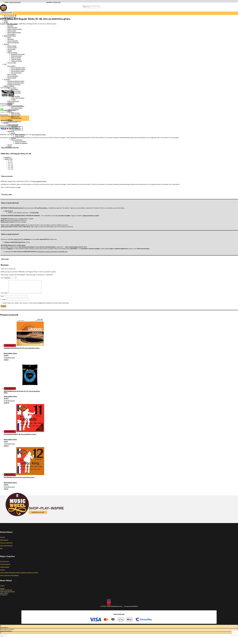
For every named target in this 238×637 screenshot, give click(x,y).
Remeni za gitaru (16, 93)
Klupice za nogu (16, 91)
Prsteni (9, 146)
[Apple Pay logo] (129, 620)
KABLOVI (9, 104)
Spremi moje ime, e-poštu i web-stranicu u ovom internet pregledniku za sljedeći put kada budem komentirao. (36, 303)
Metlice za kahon (20, 135)
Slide (12, 94)
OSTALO (6, 123)
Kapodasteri (14, 89)
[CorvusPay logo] (143, 620)
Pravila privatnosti (5, 564)
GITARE (6, 22)
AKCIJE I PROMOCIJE (10, 17)
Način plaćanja (4, 540)
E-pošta (4, 299)
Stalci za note (15, 116)
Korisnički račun (4, 561)
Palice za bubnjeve (20, 141)
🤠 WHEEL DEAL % (9, 19)
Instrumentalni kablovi (17, 106)
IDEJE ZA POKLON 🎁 (10, 15)
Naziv (3, 296)
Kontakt (2, 588)
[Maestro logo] (113, 620)
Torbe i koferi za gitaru (17, 98)
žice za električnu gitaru (39, 181)
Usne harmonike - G (17, 130)
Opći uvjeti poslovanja (6, 545)
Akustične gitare (12, 24)
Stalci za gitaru (15, 96)
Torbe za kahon (19, 136)
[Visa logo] (95, 620)
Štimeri (9, 119)
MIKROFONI (10, 103)
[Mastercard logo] (106, 620)
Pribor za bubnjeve (16, 140)
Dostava (2, 537)
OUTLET (9, 145)
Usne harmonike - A (17, 128)
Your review (5, 293)
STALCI (9, 111)
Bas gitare (10, 26)
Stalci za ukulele (16, 114)
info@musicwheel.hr (15, 2)
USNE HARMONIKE (12, 125)
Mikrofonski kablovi (16, 108)
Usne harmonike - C (17, 126)
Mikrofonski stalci (16, 118)
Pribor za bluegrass (13, 101)
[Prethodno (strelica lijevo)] (0, 636)
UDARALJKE (10, 131)
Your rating (4, 278)
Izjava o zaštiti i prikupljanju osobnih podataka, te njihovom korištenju (19, 572)
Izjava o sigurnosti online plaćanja (9, 575)
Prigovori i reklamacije (6, 543)
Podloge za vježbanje (21, 143)
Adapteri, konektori (13, 109)
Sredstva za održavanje (14, 121)
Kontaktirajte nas (38, 512)
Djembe (13, 138)
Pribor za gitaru (11, 88)
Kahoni (13, 133)
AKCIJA (6, 21)
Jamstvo (2, 570)
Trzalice (13, 99)
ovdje (18, 187)
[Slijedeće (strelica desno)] (2, 636)
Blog (1, 548)
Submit (3, 306)
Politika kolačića (4, 567)
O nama (2, 585)
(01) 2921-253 (56, 2)
